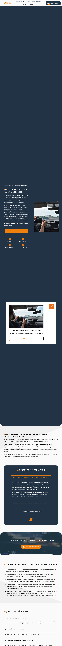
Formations (9, 185)
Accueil (5, 185)
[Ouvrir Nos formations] (23, 2)
